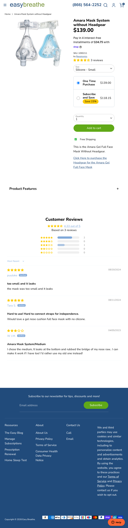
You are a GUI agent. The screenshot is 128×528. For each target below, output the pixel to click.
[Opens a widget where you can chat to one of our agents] (116, 522)
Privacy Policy (44, 439)
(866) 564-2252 (86, 4)
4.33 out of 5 (72, 226)
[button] (82, 60)
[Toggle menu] (5, 5)
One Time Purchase (89, 82)
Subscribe (96, 405)
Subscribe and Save (89, 96)
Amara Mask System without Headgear (33, 14)
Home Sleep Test (16, 460)
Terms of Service (46, 445)
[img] (15, 270)
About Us (42, 433)
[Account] (114, 4)
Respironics (81, 56)
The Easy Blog (14, 433)
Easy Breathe (28, 519)
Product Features (23, 188)
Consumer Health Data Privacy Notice (47, 455)
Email (69, 439)
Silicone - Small (85, 70)
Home (7, 14)
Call (68, 433)
